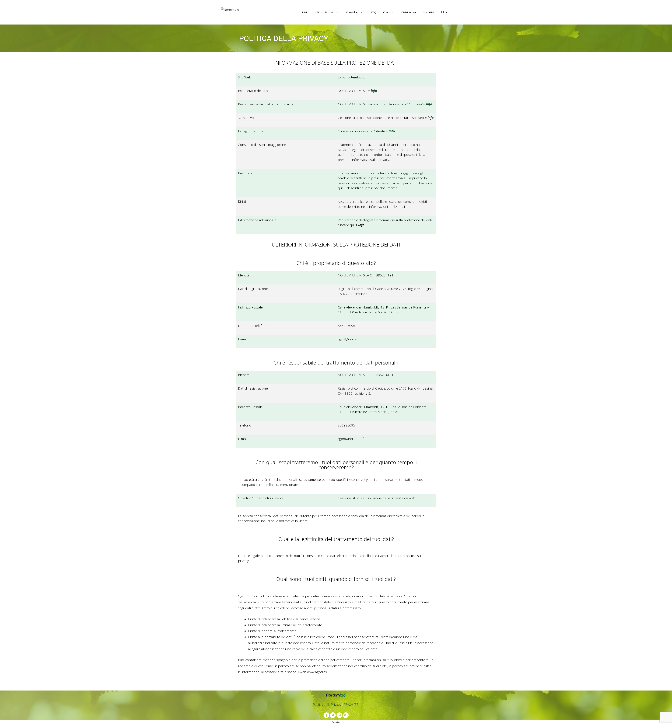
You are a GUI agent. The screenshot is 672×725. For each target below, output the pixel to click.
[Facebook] (326, 715)
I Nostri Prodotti (325, 12)
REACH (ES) (351, 704)
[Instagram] (339, 715)
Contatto (428, 12)
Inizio (305, 12)
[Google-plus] (346, 715)
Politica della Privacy (327, 704)
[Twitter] (333, 715)
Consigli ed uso (355, 12)
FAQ (373, 12)
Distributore (408, 12)
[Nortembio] (230, 9)
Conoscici (388, 12)
